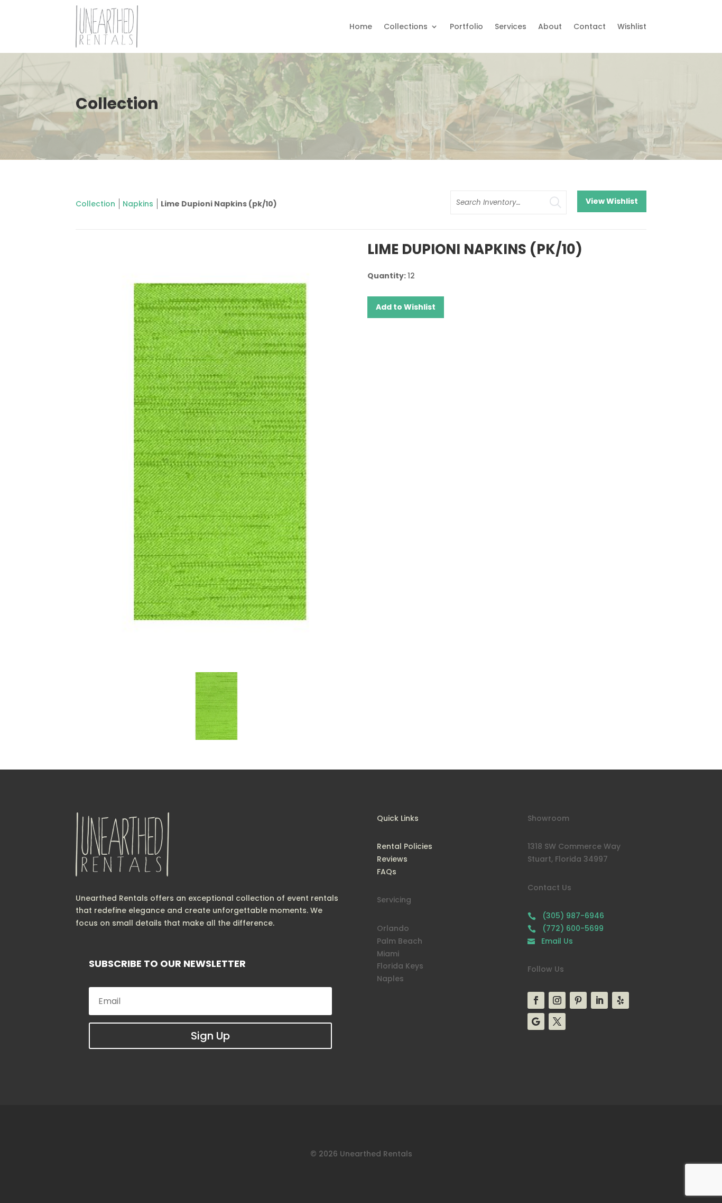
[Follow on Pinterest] (578, 1000)
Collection (95, 203)
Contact (589, 26)
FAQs (386, 871)
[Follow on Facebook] (535, 1000)
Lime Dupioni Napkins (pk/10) (219, 203)
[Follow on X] (557, 1021)
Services (510, 26)
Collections (406, 26)
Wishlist (631, 26)
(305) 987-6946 (565, 915)
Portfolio (466, 26)
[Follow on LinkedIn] (599, 1000)
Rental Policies (404, 846)
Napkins (138, 203)
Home (360, 26)
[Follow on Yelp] (620, 1000)
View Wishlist (612, 201)
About (550, 26)
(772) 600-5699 (565, 928)
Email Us (550, 941)
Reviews (392, 859)
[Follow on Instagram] (557, 1000)
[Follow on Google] (535, 1021)
